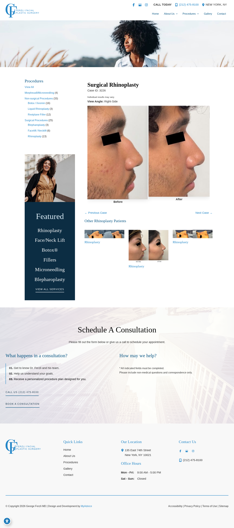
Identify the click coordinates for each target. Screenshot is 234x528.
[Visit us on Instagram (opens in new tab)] (146, 4)
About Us (69, 456)
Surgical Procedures (36, 120)
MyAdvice (86, 506)
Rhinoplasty (34, 136)
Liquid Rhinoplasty (38, 109)
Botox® (50, 250)
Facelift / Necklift (37, 130)
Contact (68, 474)
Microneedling (50, 269)
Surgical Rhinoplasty (113, 85)
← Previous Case (96, 212)
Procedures (70, 462)
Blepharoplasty (36, 125)
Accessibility (175, 506)
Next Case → (204, 212)
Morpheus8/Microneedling (39, 92)
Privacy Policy (192, 506)
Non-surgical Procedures (39, 98)
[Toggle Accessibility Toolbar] (7, 521)
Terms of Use (209, 506)
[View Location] (204, 4)
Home (67, 449)
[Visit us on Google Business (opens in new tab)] (140, 4)
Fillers (49, 260)
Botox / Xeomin (36, 103)
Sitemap (223, 506)
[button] (176, 14)
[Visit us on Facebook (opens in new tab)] (133, 4)
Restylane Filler (37, 114)
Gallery (67, 468)
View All (29, 87)
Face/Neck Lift (50, 240)
